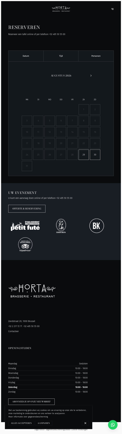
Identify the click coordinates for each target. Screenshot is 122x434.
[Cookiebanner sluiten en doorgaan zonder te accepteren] (85, 423)
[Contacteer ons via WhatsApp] (113, 425)
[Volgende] (91, 75)
